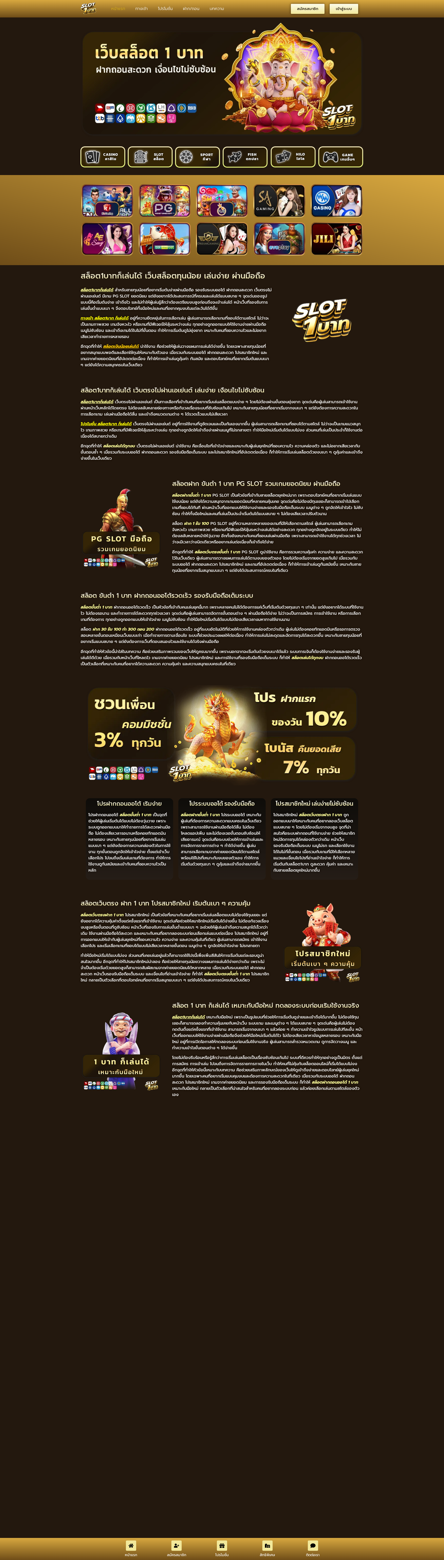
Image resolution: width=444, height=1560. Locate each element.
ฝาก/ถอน (191, 9)
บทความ (217, 9)
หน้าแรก (118, 9)
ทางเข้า (141, 9)
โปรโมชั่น (165, 9)
